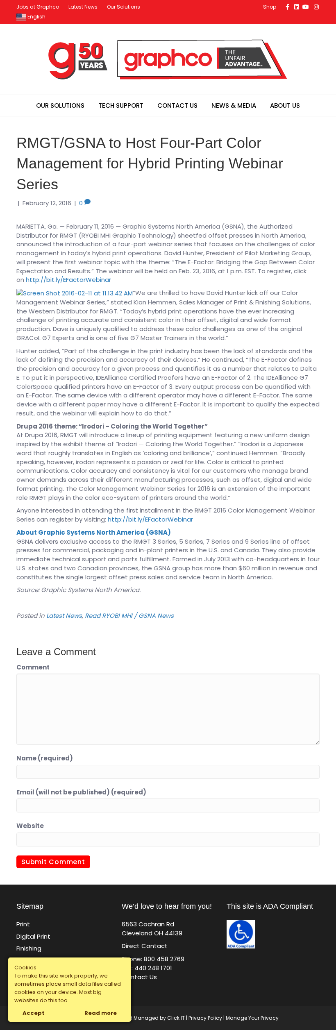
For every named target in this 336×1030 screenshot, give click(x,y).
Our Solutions (123, 6)
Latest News (83, 6)
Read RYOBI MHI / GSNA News (129, 615)
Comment (33, 667)
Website (30, 825)
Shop (269, 6)
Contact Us (177, 105)
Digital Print (33, 936)
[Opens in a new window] (74, 292)
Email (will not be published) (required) (81, 792)
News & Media (233, 105)
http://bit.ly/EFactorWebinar (68, 279)
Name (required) (44, 758)
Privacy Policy (205, 1017)
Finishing (28, 948)
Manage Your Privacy (252, 1017)
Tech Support (120, 105)
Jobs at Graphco (37, 6)
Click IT (176, 1017)
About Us (285, 105)
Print (23, 924)
